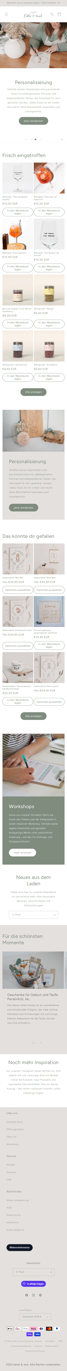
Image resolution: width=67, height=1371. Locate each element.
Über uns (12, 1136)
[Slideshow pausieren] (63, 139)
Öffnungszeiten (15, 1129)
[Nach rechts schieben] (40, 1042)
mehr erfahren (22, 852)
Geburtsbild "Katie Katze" (46, 686)
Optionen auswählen (17, 589)
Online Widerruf (15, 1230)
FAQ (9, 1179)
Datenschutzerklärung (21, 1346)
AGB (9, 1207)
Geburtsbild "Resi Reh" (45, 578)
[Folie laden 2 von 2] (35, 139)
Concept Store (15, 1122)
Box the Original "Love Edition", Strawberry (17, 310)
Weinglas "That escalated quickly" (14, 198)
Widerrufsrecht (52, 1346)
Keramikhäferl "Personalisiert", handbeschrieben (17, 687)
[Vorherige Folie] (26, 139)
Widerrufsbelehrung (18, 1200)
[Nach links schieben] (26, 1042)
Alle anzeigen (33, 392)
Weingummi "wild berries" (14, 365)
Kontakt (11, 1164)
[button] (6, 14)
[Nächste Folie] (41, 139)
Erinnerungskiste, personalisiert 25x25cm (45, 631)
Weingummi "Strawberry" (46, 365)
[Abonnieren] (54, 915)
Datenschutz (14, 1215)
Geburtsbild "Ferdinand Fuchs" (17, 630)
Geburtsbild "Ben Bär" (13, 578)
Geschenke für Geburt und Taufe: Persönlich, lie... (33, 997)
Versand (11, 1172)
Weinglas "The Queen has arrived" (46, 254)
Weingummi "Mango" (44, 309)
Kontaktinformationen (35, 1351)
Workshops (13, 1144)
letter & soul (18, 1341)
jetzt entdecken (33, 120)
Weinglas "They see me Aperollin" (45, 198)
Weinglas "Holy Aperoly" (14, 253)
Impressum (13, 1222)
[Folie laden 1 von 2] (32, 139)
